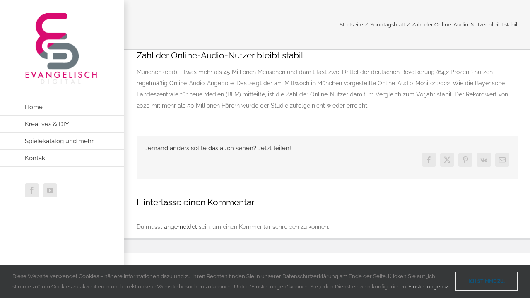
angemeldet (180, 226)
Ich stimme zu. (486, 281)
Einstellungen (426, 287)
